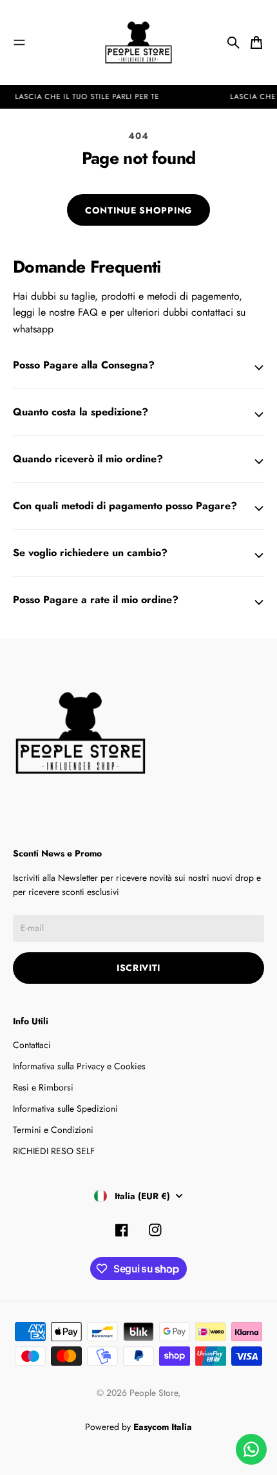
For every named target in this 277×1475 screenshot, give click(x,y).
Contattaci (32, 1044)
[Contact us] (251, 1449)
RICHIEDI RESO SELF (54, 1151)
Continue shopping (138, 210)
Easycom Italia (162, 1426)
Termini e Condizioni (53, 1129)
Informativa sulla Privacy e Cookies (79, 1066)
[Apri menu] (19, 42)
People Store (153, 1392)
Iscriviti (138, 967)
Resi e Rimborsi (43, 1087)
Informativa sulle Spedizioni (65, 1108)
